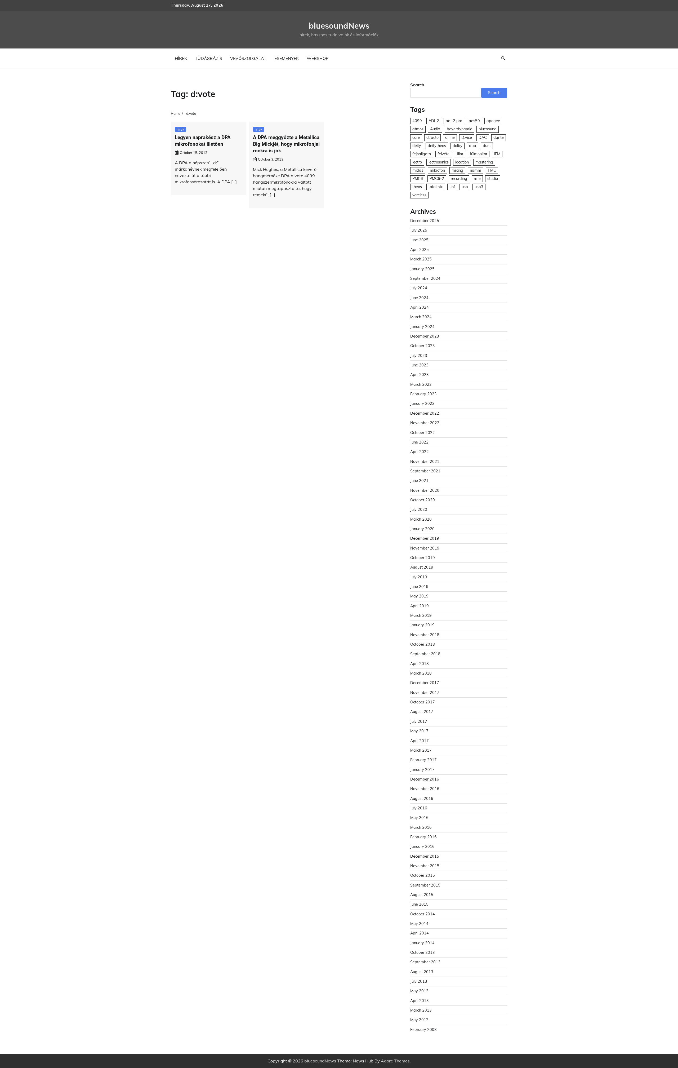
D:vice (466, 137)
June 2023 (419, 365)
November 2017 (424, 692)
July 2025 (418, 230)
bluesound (488, 129)
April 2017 (419, 740)
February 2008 (423, 1029)
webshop (317, 58)
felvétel (444, 154)
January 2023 (422, 403)
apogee (493, 120)
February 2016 (423, 837)
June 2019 (419, 586)
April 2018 (419, 663)
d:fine (450, 137)
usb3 (479, 186)
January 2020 (422, 528)
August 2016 (421, 798)
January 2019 (422, 625)
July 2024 (418, 288)
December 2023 (424, 336)
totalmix (436, 186)
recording (459, 178)
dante (498, 137)
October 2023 (422, 345)
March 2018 (421, 673)
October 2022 (422, 432)
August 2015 (421, 894)
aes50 (474, 120)
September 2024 (425, 278)
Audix (435, 129)
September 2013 (425, 962)
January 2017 (422, 769)
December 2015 (424, 856)
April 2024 (419, 307)
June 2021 (419, 480)
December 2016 (424, 779)
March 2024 (421, 316)
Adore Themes (395, 1060)
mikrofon (437, 170)
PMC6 (417, 178)
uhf (452, 186)
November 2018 (424, 634)
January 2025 (422, 269)
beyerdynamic (459, 129)
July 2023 (418, 355)
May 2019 (419, 596)
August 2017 (421, 711)
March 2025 (421, 259)
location (462, 162)
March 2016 (421, 827)
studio (492, 178)
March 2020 (421, 519)
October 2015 (422, 875)
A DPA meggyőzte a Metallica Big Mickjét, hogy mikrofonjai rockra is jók (286, 144)
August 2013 (421, 971)
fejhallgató (421, 154)
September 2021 (425, 471)
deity (416, 145)
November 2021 (424, 461)
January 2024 (422, 326)
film (460, 154)
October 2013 (422, 952)
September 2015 (425, 885)
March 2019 (421, 615)
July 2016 (418, 808)
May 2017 (419, 731)
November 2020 (424, 490)
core (416, 137)
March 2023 (421, 384)
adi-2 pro (454, 120)
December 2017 (424, 682)
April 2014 (419, 933)
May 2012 (419, 1019)
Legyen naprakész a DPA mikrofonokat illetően (203, 140)
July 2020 (418, 509)
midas (417, 170)
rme (477, 178)
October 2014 (422, 914)
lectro (417, 162)
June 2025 (419, 240)
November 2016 (424, 788)
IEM (497, 154)
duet (487, 145)
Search (417, 84)
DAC (483, 137)
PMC (492, 170)
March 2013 (421, 1010)
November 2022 (424, 422)
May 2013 (419, 991)
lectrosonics (439, 162)
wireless (419, 195)
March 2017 (421, 750)
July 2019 (418, 577)
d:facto (432, 137)
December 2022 (424, 413)
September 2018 (425, 654)
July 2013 (418, 981)
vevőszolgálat (248, 58)
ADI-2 (434, 120)
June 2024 (419, 297)
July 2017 (418, 721)
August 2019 (421, 567)
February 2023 (423, 394)
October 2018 (422, 644)
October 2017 (422, 702)
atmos (417, 129)
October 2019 (422, 557)
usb (465, 186)
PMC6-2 (437, 178)
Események (286, 58)
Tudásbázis (208, 58)
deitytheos (437, 145)
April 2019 (419, 606)
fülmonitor (478, 154)
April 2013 (419, 1000)
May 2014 (419, 923)
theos (417, 186)
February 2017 (423, 759)
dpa (472, 145)
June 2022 (419, 442)
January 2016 (422, 846)
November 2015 (424, 865)
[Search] (503, 58)
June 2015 (419, 904)
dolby (457, 145)
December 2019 (424, 538)
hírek (181, 58)
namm (475, 170)
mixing (457, 170)
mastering (484, 162)
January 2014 (422, 943)
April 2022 (419, 451)
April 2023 (419, 374)
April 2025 (419, 249)
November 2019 (424, 548)
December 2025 (424, 220)
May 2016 (419, 817)
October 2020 (422, 500)
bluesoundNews (339, 26)
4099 (417, 120)
